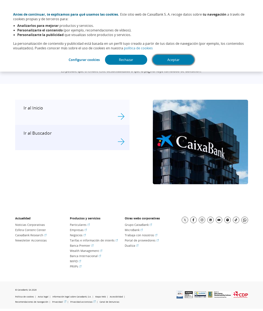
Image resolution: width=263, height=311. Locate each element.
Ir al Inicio (33, 108)
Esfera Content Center (30, 230)
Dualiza (131, 246)
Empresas (78, 230)
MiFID (75, 261)
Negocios (78, 235)
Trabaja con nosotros (141, 235)
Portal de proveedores (142, 240)
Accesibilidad (116, 296)
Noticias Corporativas (30, 225)
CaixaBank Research (31, 235)
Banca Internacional (85, 256)
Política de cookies (24, 296)
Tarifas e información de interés (94, 240)
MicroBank (134, 230)
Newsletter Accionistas (31, 240)
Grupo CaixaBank (138, 225)
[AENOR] (189, 296)
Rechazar (126, 59)
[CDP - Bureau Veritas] (240, 296)
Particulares (80, 225)
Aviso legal (43, 296)
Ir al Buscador (37, 133)
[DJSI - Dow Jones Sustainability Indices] (222, 296)
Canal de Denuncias (109, 302)
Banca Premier (82, 246)
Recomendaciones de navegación (31, 302)
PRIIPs (75, 266)
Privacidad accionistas (83, 301)
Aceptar (173, 59)
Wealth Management (86, 251)
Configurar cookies (84, 59)
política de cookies (138, 48)
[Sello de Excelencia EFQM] (210, 296)
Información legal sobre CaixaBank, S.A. (71, 296)
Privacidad (59, 301)
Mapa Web (100, 296)
